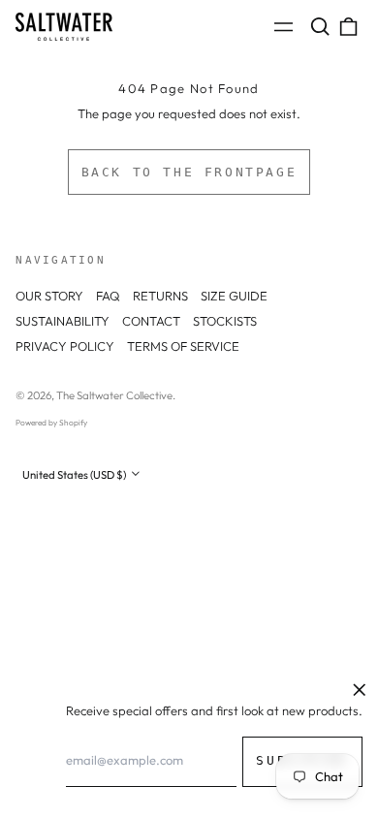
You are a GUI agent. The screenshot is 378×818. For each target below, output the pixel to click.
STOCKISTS (225, 321)
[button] (319, 27)
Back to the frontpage (189, 172)
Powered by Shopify (51, 422)
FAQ (108, 295)
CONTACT (151, 321)
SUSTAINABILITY (63, 321)
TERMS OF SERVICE (183, 346)
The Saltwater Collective (114, 395)
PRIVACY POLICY (65, 346)
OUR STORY (49, 295)
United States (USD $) (75, 475)
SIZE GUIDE (234, 295)
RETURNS (160, 295)
